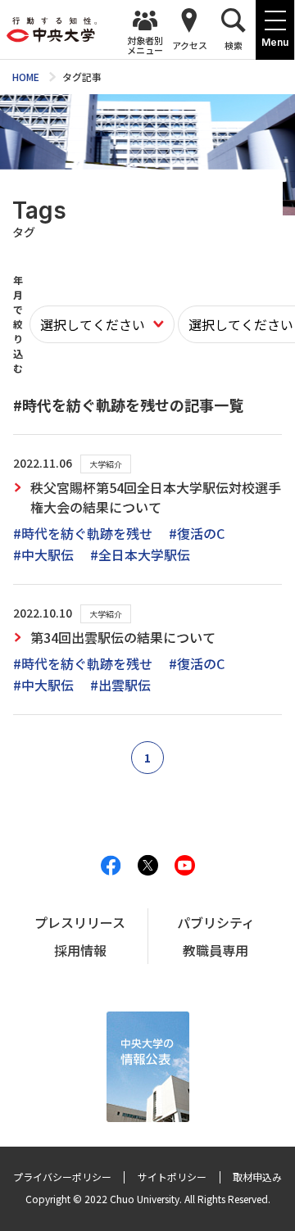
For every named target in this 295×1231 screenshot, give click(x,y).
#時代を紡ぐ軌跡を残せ (82, 533)
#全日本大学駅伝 (140, 554)
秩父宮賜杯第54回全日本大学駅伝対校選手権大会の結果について (155, 497)
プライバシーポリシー (62, 1176)
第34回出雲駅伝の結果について (123, 637)
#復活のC (197, 533)
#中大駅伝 (43, 554)
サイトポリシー (172, 1176)
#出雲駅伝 (120, 685)
